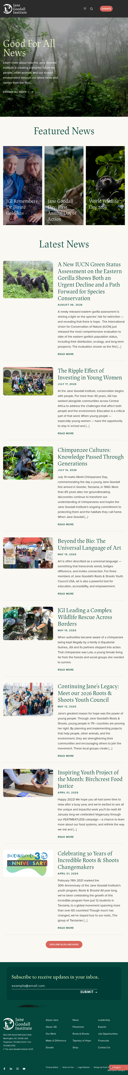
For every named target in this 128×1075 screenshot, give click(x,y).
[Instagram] (17, 1069)
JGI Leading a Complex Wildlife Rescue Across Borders (85, 616)
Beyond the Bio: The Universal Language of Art (89, 544)
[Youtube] (24, 1069)
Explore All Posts (15, 91)
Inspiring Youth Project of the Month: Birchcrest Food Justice (90, 779)
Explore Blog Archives (64, 944)
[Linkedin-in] (11, 1069)
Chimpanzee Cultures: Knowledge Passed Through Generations (91, 456)
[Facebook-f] (4, 1069)
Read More (66, 354)
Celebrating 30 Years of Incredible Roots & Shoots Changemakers (88, 860)
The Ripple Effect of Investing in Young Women (90, 374)
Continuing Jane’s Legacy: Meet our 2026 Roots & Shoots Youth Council (88, 692)
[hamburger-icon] (84, 9)
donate (106, 8)
